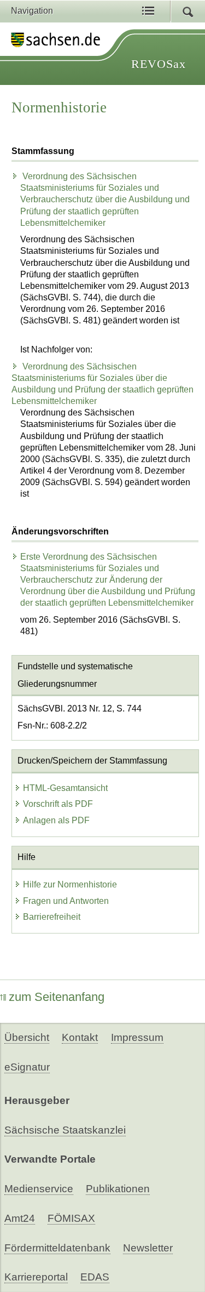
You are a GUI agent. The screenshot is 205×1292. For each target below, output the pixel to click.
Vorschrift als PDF (58, 804)
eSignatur (27, 1067)
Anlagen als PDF (56, 820)
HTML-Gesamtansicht (65, 788)
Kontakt (80, 1037)
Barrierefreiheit (51, 916)
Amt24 (19, 1218)
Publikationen (118, 1188)
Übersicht (26, 1037)
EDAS (94, 1277)
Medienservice (38, 1188)
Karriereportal (36, 1277)
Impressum (137, 1037)
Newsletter (148, 1248)
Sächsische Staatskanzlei (65, 1130)
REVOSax (158, 64)
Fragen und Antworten (66, 901)
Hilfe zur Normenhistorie (70, 884)
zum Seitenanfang (56, 997)
